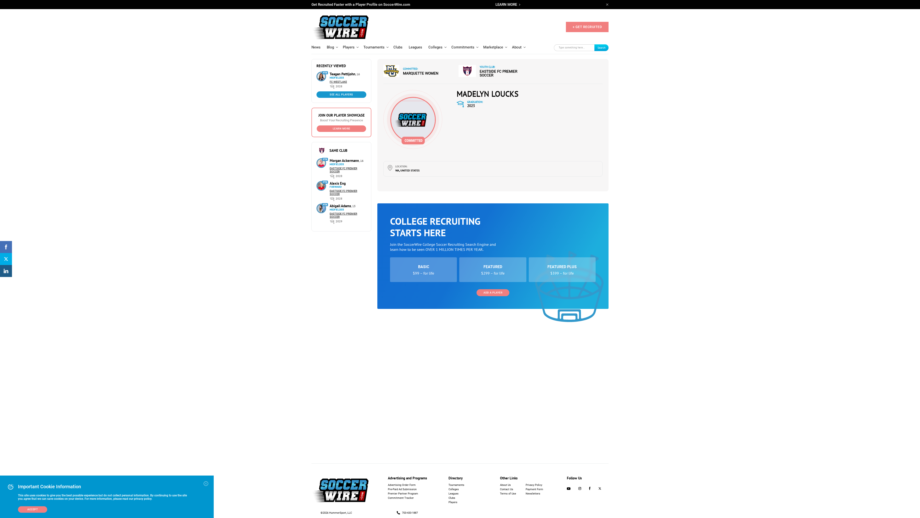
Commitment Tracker (401, 498)
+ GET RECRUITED (587, 27)
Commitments (462, 47)
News (316, 47)
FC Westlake (338, 81)
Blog (330, 47)
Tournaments (374, 47)
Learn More (341, 128)
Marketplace (493, 47)
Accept (32, 509)
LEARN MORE (506, 4)
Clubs (397, 47)
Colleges (435, 47)
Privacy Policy (534, 485)
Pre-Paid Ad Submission (402, 489)
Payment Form (534, 489)
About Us (505, 485)
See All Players (341, 94)
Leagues (415, 47)
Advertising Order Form (402, 485)
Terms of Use (508, 493)
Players (349, 47)
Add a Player (492, 292)
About (517, 47)
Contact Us (506, 489)
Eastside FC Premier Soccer (498, 73)
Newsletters (533, 493)
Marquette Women (420, 73)
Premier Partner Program (403, 493)
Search (602, 47)
